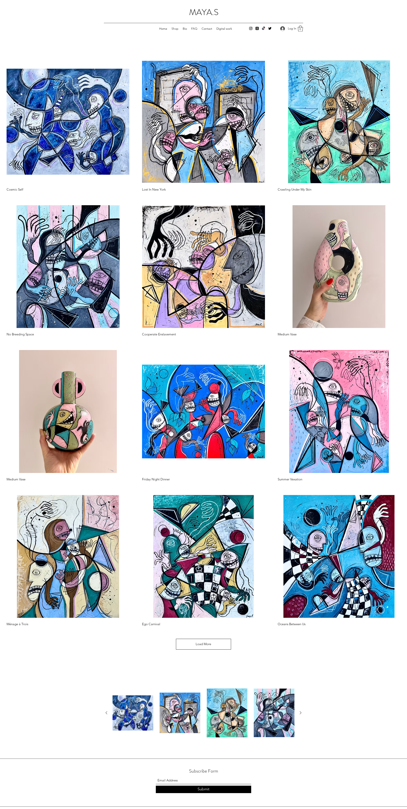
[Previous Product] (106, 712)
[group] (203, 713)
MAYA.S (204, 12)
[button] (300, 28)
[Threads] (257, 28)
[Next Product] (300, 712)
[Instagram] (251, 28)
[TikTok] (263, 28)
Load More (203, 644)
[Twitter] (270, 28)
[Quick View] (68, 121)
